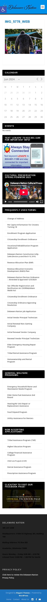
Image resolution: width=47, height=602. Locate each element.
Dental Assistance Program (19, 467)
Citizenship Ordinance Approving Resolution (21, 304)
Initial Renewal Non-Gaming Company (19, 324)
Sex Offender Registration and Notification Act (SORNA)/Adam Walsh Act (21, 288)
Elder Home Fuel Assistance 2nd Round (21, 396)
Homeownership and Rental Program (19, 360)
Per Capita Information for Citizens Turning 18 (23, 226)
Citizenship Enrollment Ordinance (22, 239)
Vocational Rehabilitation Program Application (22, 246)
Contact (16, 599)
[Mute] (37, 201)
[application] (23, 192)
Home (8, 599)
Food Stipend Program (17, 412)
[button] (3, 9)
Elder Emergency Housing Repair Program (21, 345)
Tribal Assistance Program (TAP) (21, 440)
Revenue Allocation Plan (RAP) (20, 262)
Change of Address (15, 218)
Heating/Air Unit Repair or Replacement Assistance (18, 404)
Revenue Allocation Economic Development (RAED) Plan (20, 270)
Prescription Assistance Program (21, 473)
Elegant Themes (23, 593)
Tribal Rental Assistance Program (22, 353)
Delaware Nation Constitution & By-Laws (23, 255)
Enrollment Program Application (21, 233)
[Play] (5, 201)
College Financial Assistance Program (19, 453)
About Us (25, 599)
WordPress (23, 595)
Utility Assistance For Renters (20, 418)
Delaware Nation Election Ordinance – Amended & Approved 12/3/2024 (23, 278)
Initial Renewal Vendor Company (21, 332)
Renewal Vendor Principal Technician (23, 338)
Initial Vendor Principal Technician (22, 317)
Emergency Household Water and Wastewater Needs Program (22, 387)
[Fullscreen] (41, 201)
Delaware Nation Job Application (21, 311)
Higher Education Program (19, 446)
